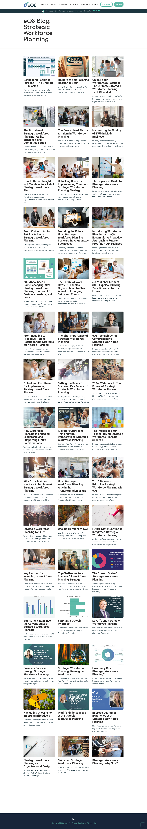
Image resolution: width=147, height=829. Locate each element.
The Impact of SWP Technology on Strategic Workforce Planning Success (107, 435)
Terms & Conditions (79, 823)
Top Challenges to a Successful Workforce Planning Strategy (72, 576)
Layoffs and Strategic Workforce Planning (106, 622)
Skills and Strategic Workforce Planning (70, 762)
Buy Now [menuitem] (119, 4)
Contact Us (66, 823)
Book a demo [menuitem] (106, 4)
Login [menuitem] (94, 4)
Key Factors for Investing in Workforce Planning (38, 576)
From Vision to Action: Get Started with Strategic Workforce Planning (38, 236)
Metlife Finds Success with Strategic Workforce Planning (72, 715)
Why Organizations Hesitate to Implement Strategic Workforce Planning (38, 486)
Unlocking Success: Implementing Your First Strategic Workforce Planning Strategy (73, 185)
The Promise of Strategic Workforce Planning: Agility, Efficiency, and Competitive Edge (36, 136)
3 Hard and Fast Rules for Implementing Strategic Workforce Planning (37, 388)
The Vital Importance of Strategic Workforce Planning (73, 339)
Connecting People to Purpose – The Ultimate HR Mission (39, 83)
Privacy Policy (92, 823)
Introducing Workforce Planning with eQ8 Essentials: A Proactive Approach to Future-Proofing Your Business (107, 237)
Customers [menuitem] (63, 4)
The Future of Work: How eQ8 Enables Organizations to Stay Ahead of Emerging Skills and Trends (71, 288)
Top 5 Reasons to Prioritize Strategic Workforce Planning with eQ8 (107, 486)
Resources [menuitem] (84, 4)
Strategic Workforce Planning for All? (36, 530)
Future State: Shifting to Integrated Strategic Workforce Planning (107, 532)
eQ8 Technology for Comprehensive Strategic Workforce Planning (105, 340)
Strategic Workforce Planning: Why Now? (105, 762)
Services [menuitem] (53, 4)
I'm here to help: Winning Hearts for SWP (73, 81)
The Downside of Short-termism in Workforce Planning (73, 133)
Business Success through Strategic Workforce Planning (36, 671)
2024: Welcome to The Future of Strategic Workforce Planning (106, 386)
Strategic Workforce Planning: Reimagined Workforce (71, 671)
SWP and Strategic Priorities (70, 622)
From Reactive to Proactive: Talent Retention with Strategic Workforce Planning (39, 340)
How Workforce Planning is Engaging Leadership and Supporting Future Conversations (37, 437)
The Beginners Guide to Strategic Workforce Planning (107, 184)
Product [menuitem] (43, 4)
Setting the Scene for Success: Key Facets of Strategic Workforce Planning (73, 388)
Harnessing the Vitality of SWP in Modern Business (106, 133)
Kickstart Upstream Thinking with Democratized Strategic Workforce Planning (73, 435)
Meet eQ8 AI (97, 11)
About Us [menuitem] (73, 4)
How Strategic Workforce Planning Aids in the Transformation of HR (72, 486)
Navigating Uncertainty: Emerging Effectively (38, 714)
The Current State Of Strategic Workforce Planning (105, 576)
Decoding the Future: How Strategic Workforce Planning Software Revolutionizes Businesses (73, 237)
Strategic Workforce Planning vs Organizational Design (37, 763)
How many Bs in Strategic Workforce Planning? (105, 671)
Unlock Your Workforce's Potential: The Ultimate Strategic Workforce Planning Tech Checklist (106, 86)
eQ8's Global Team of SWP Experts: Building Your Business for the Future (106, 286)
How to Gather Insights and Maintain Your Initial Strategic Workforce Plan (39, 185)
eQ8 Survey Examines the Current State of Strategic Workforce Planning (37, 625)
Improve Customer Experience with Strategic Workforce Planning (105, 717)
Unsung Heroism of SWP (73, 529)
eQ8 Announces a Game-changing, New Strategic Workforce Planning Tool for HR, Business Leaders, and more (38, 289)
